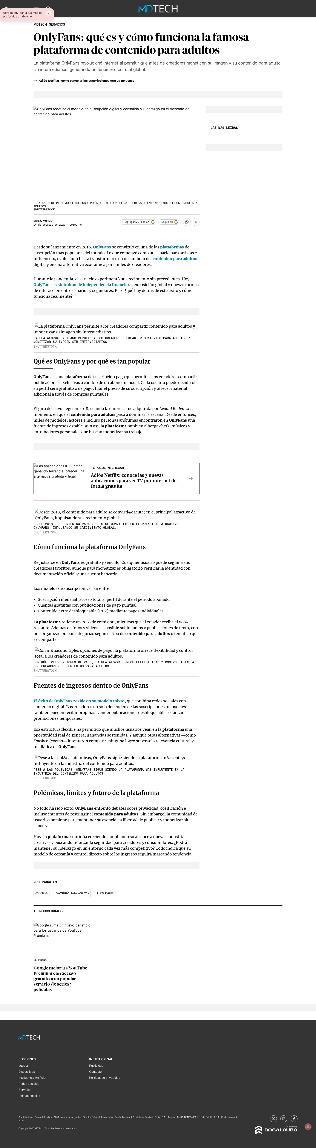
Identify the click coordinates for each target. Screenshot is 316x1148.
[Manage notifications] (308, 1126)
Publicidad (96, 1065)
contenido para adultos (175, 258)
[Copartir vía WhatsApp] (187, 222)
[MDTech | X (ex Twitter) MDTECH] (273, 1119)
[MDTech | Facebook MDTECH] (294, 1119)
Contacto (95, 1071)
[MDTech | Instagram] (284, 1119)
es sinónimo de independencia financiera (83, 284)
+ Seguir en (166, 222)
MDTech (40, 24)
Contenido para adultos (72, 893)
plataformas (172, 247)
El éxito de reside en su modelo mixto (79, 700)
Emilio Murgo (43, 221)
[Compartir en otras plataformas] (195, 222)
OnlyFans (102, 247)
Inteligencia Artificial (32, 1077)
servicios (57, 24)
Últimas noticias (29, 1095)
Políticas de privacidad (104, 1077)
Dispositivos (26, 1071)
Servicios (24, 1089)
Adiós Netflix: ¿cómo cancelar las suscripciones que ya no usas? (86, 80)
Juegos (23, 1065)
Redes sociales (28, 1083)
